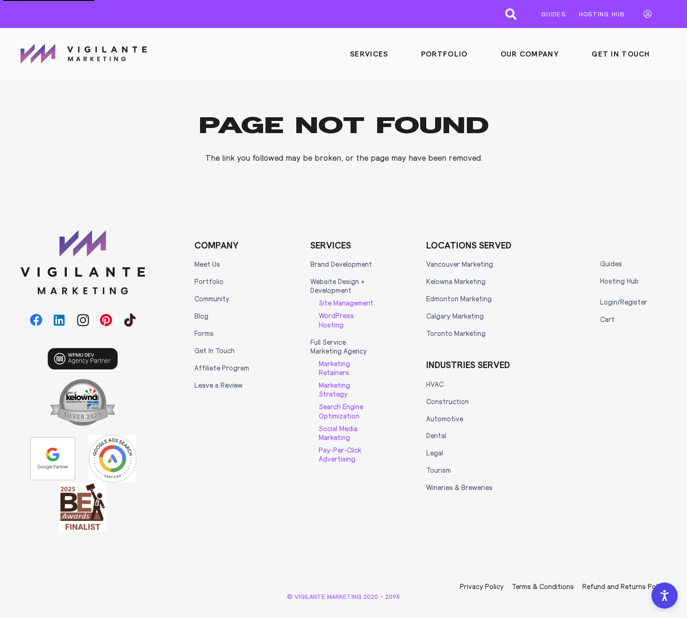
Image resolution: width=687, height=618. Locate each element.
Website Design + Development (337, 285)
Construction (447, 401)
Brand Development (341, 264)
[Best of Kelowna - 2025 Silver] (83, 402)
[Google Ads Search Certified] (112, 459)
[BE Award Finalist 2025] (83, 507)
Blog (201, 316)
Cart (607, 319)
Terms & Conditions (543, 586)
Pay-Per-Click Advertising (340, 454)
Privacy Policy (482, 586)
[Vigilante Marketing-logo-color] (84, 54)
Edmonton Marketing (459, 298)
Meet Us (207, 264)
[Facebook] (36, 320)
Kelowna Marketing (456, 281)
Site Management (346, 302)
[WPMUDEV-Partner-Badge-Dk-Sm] (83, 358)
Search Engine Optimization (341, 410)
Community (211, 298)
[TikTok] (130, 320)
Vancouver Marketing (459, 264)
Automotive (444, 418)
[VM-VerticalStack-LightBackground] (83, 262)
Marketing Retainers (334, 367)
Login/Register (623, 302)
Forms (204, 333)
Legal (434, 452)
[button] (511, 14)
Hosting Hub (619, 281)
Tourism (438, 470)
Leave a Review (218, 385)
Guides (611, 263)
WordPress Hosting (336, 319)
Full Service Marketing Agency (338, 346)
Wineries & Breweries (459, 487)
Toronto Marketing (456, 333)
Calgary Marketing (455, 316)
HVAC (435, 384)
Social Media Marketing (338, 432)
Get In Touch (214, 350)
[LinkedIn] (59, 320)
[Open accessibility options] (664, 595)
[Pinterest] (106, 320)
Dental (436, 435)
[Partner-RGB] (53, 459)
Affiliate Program (221, 367)
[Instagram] (82, 320)
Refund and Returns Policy (624, 586)
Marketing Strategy (334, 389)
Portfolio (208, 281)
